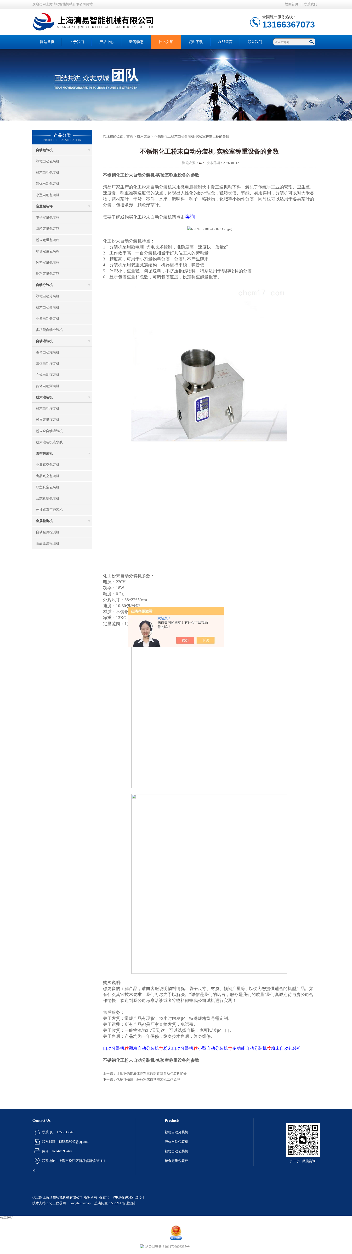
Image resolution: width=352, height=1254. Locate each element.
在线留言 (225, 42)
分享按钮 (6, 1218)
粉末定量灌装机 (47, 420)
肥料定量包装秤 (47, 273)
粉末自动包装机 (47, 172)
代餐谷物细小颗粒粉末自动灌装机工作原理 (148, 1079)
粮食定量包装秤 (47, 251)
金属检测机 (44, 521)
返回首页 (291, 4)
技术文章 (166, 42)
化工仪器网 (57, 1203)
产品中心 (106, 42)
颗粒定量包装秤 (47, 229)
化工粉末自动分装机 (152, 187)
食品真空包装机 (47, 476)
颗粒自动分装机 (47, 296)
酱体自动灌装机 (47, 386)
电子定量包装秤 (47, 217)
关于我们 (77, 42)
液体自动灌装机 (47, 352)
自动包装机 (44, 150)
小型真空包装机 (47, 465)
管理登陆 (129, 1203)
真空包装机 (44, 453)
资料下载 (195, 42)
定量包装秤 (44, 206)
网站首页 (47, 42)
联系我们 (310, 4)
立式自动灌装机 (47, 375)
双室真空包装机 (47, 487)
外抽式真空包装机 (49, 510)
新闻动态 (136, 42)
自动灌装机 (44, 341)
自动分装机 (44, 285)
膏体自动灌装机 (47, 363)
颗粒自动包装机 (47, 161)
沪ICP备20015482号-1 (128, 1197)
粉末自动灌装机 (47, 408)
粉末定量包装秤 (47, 240)
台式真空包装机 (47, 498)
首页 (129, 136)
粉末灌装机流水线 (49, 442)
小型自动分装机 (47, 318)
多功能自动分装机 (49, 330)
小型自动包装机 (47, 195)
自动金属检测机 (47, 532)
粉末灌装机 (44, 397)
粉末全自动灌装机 (49, 431)
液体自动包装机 (47, 184)
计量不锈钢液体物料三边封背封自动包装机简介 (151, 1073)
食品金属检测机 (47, 543)
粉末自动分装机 (47, 307)
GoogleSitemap (80, 1203)
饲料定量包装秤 (47, 262)
